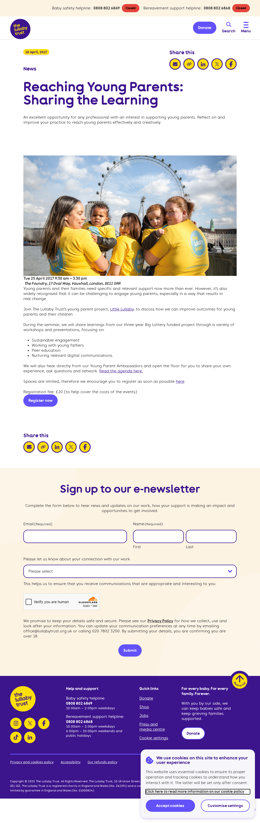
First (137, 547)
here (180, 381)
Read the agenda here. (121, 371)
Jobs (143, 715)
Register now (40, 400)
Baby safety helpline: (85, 698)
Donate (146, 698)
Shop (144, 707)
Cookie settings (153, 738)
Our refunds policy (102, 762)
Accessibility (70, 762)
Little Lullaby (122, 309)
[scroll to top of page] (240, 681)
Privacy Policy (160, 621)
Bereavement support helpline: (95, 716)
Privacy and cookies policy (32, 762)
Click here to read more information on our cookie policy (195, 791)
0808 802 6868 (217, 8)
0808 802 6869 (106, 8)
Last (189, 547)
